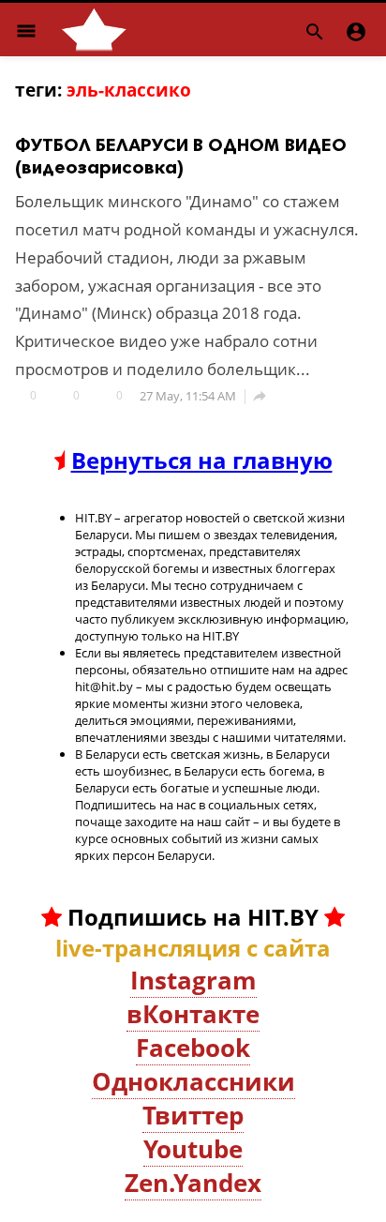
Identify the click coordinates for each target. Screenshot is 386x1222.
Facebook (193, 1047)
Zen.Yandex (193, 1182)
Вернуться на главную (202, 460)
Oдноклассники (193, 1081)
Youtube (193, 1149)
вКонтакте (193, 1014)
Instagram (193, 980)
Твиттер (193, 1115)
